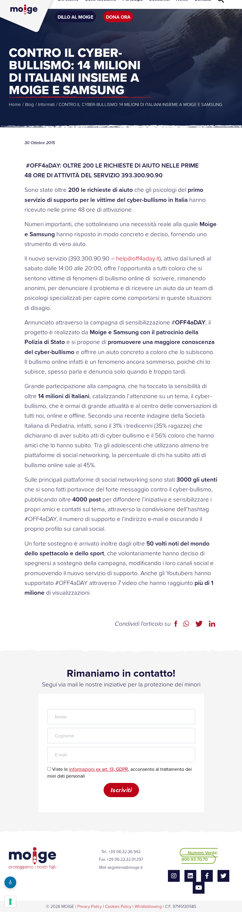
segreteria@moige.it (125, 867)
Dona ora (118, 17)
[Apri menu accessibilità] (10, 882)
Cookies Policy (118, 906)
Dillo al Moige (75, 17)
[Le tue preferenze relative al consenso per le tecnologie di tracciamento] (10, 901)
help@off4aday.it (137, 258)
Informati (46, 104)
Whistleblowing (148, 906)
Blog (29, 104)
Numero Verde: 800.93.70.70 (200, 856)
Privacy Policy (89, 906)
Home (15, 104)
